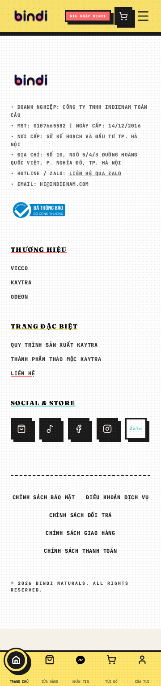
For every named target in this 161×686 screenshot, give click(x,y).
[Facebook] (78, 429)
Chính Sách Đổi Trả (80, 515)
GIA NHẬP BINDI (88, 16)
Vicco (19, 268)
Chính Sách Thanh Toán (80, 551)
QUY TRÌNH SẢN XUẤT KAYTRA (54, 345)
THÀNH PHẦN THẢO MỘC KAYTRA (56, 359)
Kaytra (21, 282)
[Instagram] (107, 429)
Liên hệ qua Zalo (95, 173)
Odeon (19, 296)
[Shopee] (21, 429)
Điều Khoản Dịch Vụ (117, 497)
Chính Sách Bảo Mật (44, 497)
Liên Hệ (23, 373)
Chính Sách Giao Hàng (80, 533)
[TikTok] (50, 429)
